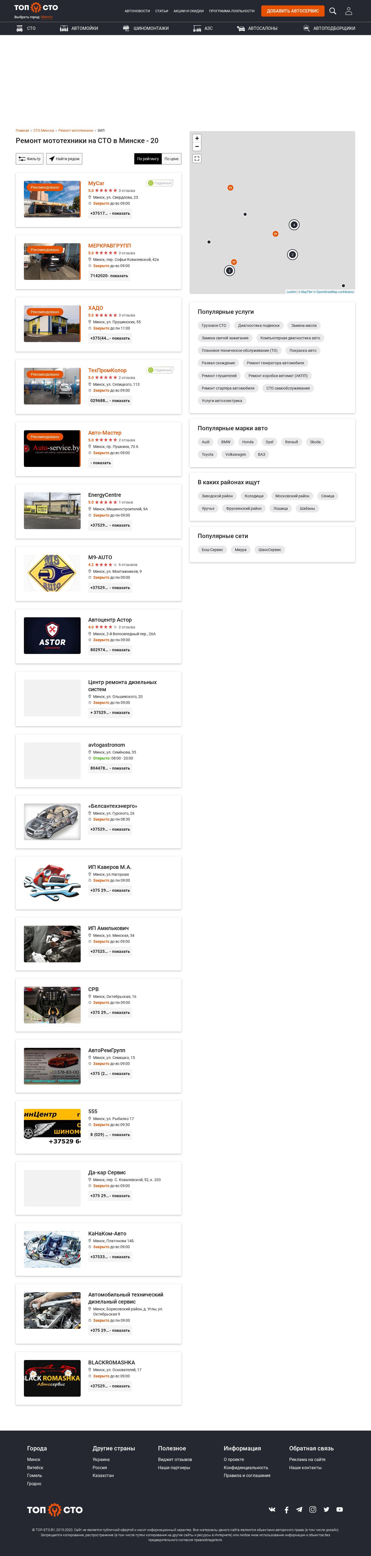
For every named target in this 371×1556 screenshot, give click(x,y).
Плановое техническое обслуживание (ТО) (240, 350)
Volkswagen (235, 454)
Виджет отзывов (175, 1459)
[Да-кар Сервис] (98, 1188)
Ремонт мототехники (75, 130)
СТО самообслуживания (288, 388)
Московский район (292, 496)
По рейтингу (148, 159)
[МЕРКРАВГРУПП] (98, 262)
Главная (22, 130)
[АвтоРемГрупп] (98, 1066)
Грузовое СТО (214, 325)
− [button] (197, 146)
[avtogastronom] (98, 760)
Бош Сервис (212, 550)
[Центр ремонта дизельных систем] (98, 699)
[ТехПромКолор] (98, 387)
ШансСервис (270, 550)
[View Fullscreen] (197, 158)
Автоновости (137, 11)
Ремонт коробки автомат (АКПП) (278, 376)
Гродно (34, 1483)
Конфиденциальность (246, 1467)
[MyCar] (98, 200)
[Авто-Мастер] (98, 449)
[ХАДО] (98, 324)
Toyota (207, 454)
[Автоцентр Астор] (98, 636)
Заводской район (217, 496)
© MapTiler (305, 291)
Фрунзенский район (244, 508)
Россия (100, 1467)
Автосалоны (263, 28)
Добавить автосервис (293, 11)
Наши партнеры (174, 1467)
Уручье (208, 508)
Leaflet (291, 291)
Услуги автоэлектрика (222, 401)
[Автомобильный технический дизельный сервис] (98, 1314)
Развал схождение (218, 363)
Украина (101, 1459)
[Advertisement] (185, 76)
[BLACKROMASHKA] (98, 1378)
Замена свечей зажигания (225, 338)
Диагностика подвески (258, 325)
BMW (225, 442)
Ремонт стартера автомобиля (228, 388)
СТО (31, 28)
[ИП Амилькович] (98, 944)
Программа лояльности (231, 11)
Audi (205, 442)
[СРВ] (98, 1005)
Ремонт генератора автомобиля (275, 363)
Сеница (327, 496)
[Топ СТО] (36, 7)
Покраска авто (303, 350)
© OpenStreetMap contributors (333, 291)
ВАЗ (261, 454)
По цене (171, 159)
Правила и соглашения (247, 1475)
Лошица (280, 508)
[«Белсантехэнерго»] (98, 821)
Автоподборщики (334, 28)
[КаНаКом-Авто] (98, 1249)
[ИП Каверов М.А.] (98, 882)
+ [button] (197, 138)
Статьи (161, 11)
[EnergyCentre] (98, 511)
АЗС (209, 28)
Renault (291, 442)
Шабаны (307, 508)
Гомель (34, 1475)
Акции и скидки (189, 11)
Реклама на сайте (307, 1459)
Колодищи (254, 496)
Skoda (315, 442)
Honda (248, 442)
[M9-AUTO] (98, 574)
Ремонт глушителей (219, 376)
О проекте (234, 1459)
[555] (98, 1127)
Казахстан (103, 1475)
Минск (47, 17)
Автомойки (84, 28)
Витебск (35, 1467)
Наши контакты (305, 1467)
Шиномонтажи (151, 28)
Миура (241, 550)
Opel (269, 442)
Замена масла (304, 325)
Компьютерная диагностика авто (290, 338)
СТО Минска (43, 130)
